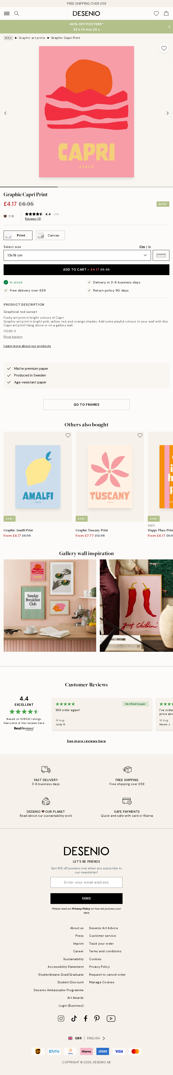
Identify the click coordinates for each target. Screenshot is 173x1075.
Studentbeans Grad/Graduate (61, 975)
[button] (161, 255)
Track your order (101, 944)
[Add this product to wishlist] (164, 47)
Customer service (102, 936)
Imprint (78, 944)
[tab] (29, 185)
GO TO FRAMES (87, 405)
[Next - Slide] (167, 113)
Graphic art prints (32, 38)
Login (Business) (71, 1006)
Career (78, 951)
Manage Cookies (101, 982)
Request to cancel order (107, 975)
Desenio (99, 1062)
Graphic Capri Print (65, 38)
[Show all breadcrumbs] (8, 38)
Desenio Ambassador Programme (59, 990)
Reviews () (33, 219)
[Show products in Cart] (166, 13)
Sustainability (73, 959)
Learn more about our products (27, 346)
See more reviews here (86, 741)
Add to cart (86, 269)
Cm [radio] (142, 247)
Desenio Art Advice (103, 928)
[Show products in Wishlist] (156, 13)
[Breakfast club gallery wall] (50, 605)
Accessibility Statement (66, 967)
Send (86, 898)
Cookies (95, 959)
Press (79, 936)
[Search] (17, 13)
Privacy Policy (81, 908)
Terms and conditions (105, 951)
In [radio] (149, 247)
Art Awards (75, 998)
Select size (12, 247)
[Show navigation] (7, 13)
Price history (13, 337)
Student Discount (70, 982)
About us (77, 928)
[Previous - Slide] (5, 113)
